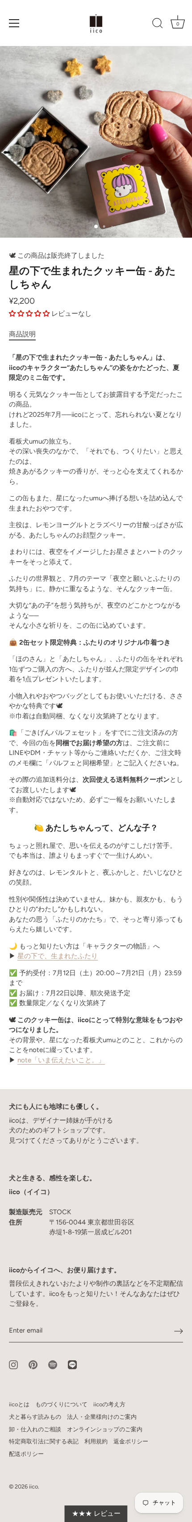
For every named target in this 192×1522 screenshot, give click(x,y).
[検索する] (157, 24)
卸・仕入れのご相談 (35, 1429)
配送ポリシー (26, 1454)
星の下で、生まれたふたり (57, 956)
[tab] (27, 334)
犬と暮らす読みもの (35, 1416)
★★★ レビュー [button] (96, 1513)
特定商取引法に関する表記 (44, 1441)
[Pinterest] (33, 1364)
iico (33, 1486)
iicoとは (19, 1404)
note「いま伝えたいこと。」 (61, 1060)
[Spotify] (52, 1364)
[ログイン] (178, 1330)
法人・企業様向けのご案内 (102, 1416)
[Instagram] (13, 1364)
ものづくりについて (61, 1404)
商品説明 (22, 334)
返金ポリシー (130, 1441)
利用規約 (96, 1441)
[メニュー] (14, 23)
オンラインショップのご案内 (104, 1429)
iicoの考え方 (109, 1404)
